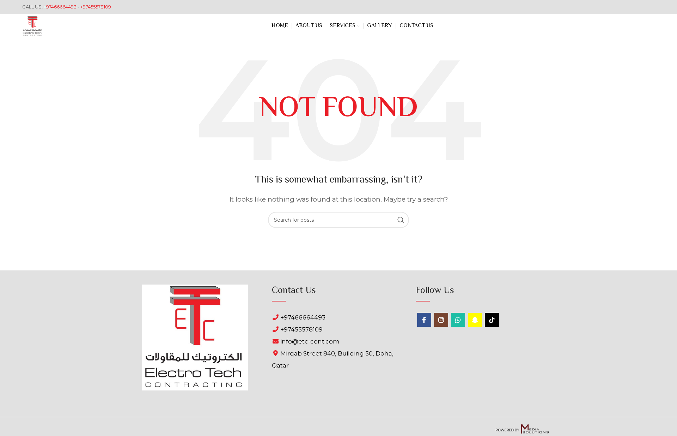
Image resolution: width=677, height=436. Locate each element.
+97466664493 (61, 7)
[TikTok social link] (492, 320)
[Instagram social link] (441, 320)
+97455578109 (95, 7)
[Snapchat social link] (475, 320)
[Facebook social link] (424, 320)
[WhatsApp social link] (458, 320)
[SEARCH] (401, 220)
